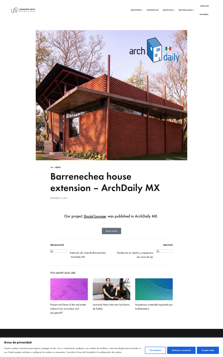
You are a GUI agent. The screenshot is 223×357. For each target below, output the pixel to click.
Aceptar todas (208, 350)
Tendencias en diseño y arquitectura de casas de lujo (135, 254)
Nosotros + (137, 10)
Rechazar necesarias (181, 350)
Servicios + (169, 10)
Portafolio (153, 10)
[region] (111, 347)
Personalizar (155, 350)
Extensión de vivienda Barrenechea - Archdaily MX (88, 254)
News (58, 167)
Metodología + (186, 10)
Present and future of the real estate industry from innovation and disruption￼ (68, 308)
